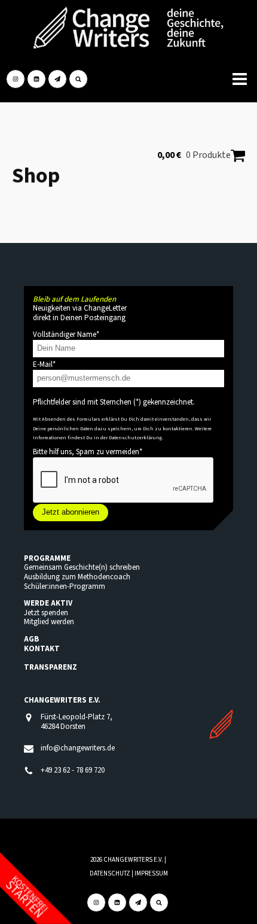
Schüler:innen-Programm (64, 586)
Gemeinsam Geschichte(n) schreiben (82, 567)
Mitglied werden (49, 621)
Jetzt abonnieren (70, 511)
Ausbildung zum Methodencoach (77, 577)
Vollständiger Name (66, 334)
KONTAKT (42, 648)
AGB (31, 639)
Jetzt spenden (46, 612)
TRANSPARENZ (50, 667)
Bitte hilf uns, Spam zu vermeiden (87, 451)
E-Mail (44, 364)
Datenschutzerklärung (135, 437)
